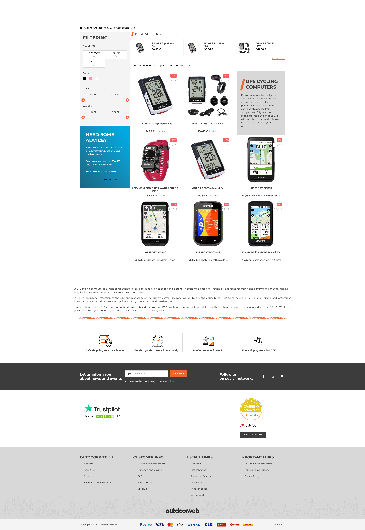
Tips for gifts (198, 482)
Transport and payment (151, 470)
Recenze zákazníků (202, 476)
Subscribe (178, 373)
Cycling (88, 27)
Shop (87, 476)
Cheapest (159, 65)
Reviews (89, 416)
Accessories (101, 27)
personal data (166, 381)
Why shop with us (148, 482)
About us (89, 470)
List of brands (198, 470)
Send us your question (104, 179)
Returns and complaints (151, 463)
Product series (199, 488)
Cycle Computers (119, 27)
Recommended (142, 65)
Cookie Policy (252, 476)
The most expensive (180, 65)
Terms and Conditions (257, 470)
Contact (88, 463)
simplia (278, 525)
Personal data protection (259, 463)
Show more (278, 58)
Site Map (196, 463)
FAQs (140, 476)
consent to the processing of (149, 381)
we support (197, 495)
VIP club (142, 488)
